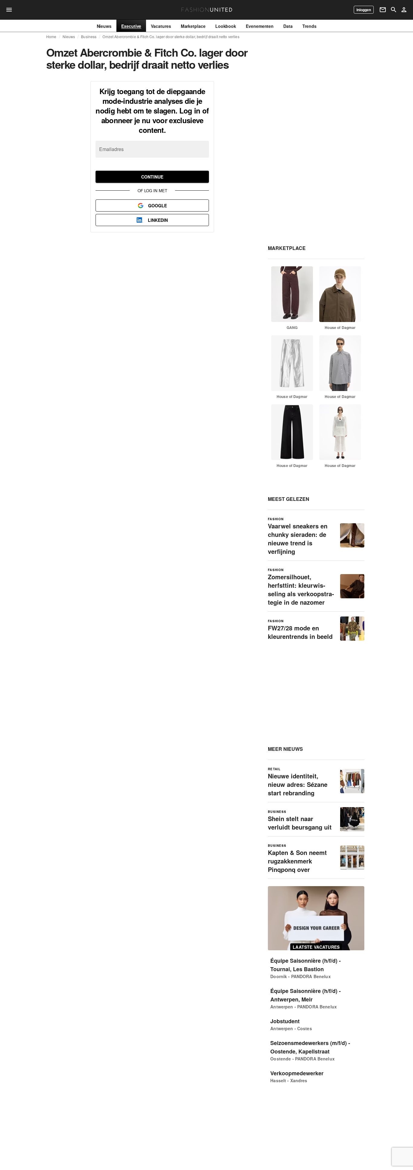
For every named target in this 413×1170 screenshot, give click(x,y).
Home (51, 37)
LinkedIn (158, 220)
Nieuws (69, 37)
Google (157, 205)
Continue (152, 177)
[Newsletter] (382, 9)
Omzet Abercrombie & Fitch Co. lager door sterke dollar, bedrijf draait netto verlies (170, 37)
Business (88, 37)
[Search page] (393, 9)
